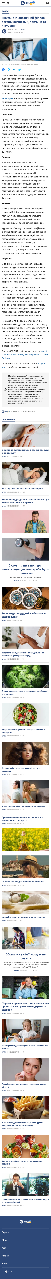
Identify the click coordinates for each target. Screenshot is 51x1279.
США (4, 1240)
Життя (5, 1263)
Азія (4, 1248)
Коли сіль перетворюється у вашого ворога (23, 917)
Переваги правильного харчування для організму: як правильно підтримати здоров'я (25, 1006)
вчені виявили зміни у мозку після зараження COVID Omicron (25, 354)
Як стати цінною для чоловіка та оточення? (23, 881)
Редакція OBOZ (13, 30)
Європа (5, 1232)
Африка (5, 1255)
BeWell (23, 30)
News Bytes (7, 98)
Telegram (41, 363)
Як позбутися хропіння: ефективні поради (22, 488)
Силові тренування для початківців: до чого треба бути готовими (25, 569)
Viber (4, 367)
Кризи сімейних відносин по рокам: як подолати (23, 806)
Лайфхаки (7, 1271)
